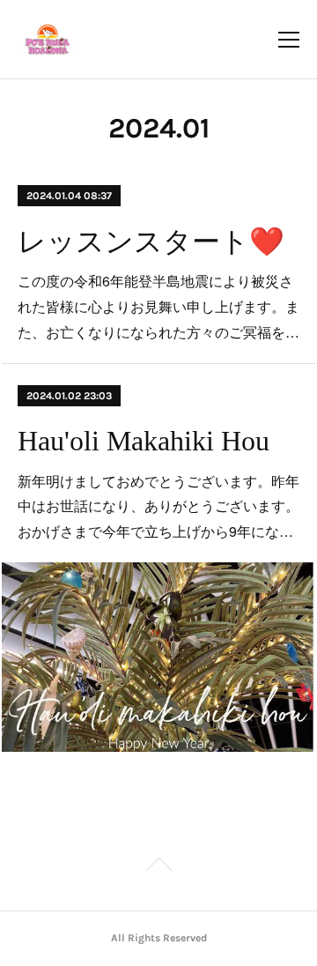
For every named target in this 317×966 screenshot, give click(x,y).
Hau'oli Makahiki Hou (143, 441)
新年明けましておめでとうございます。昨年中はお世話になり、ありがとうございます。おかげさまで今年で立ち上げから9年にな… (158, 506)
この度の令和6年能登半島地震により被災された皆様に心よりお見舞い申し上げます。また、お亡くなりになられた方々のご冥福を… (158, 306)
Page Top (158, 867)
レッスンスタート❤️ (151, 241)
